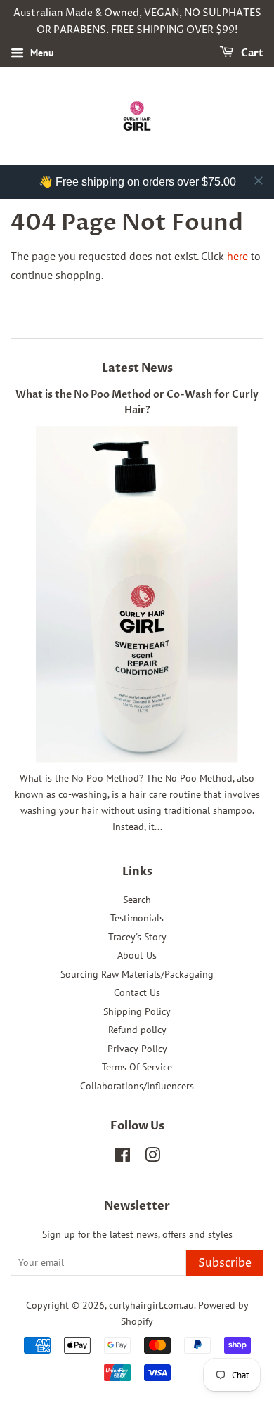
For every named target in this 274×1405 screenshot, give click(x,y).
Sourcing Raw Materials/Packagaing (137, 974)
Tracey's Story (137, 937)
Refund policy (137, 1029)
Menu (40, 52)
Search (137, 899)
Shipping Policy (137, 1011)
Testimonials (137, 918)
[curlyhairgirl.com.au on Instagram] (152, 1157)
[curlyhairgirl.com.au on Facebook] (123, 1157)
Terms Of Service (137, 1067)
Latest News (137, 368)
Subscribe (225, 1263)
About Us (137, 955)
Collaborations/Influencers (137, 1086)
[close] (258, 180)
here (237, 256)
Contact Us (137, 992)
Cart (251, 53)
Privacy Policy (137, 1048)
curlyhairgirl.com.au (151, 1305)
